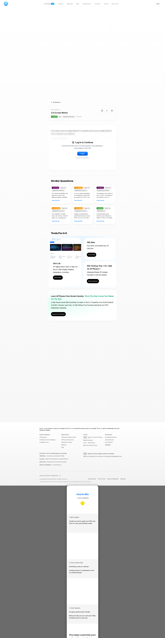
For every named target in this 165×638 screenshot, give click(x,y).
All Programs (43, 437)
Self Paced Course (66, 442)
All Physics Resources (67, 440)
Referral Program (88, 440)
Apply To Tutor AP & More (93, 437)
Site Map (123, 479)
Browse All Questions (82, 158)
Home (41, 428)
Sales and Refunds (112, 479)
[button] (82, 154)
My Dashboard (109, 440)
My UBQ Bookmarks (110, 437)
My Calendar (109, 442)
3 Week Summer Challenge (47, 440)
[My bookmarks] (112, 111)
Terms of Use (101, 479)
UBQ (62, 447)
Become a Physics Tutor (90, 445)
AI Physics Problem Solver (68, 437)
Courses (42, 459)
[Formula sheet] (107, 111)
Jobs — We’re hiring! (89, 443)
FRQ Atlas (42, 456)
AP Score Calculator (45, 465)
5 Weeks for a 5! (44, 442)
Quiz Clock (43, 462)
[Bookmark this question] (102, 111)
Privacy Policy (92, 479)
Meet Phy (63, 445)
